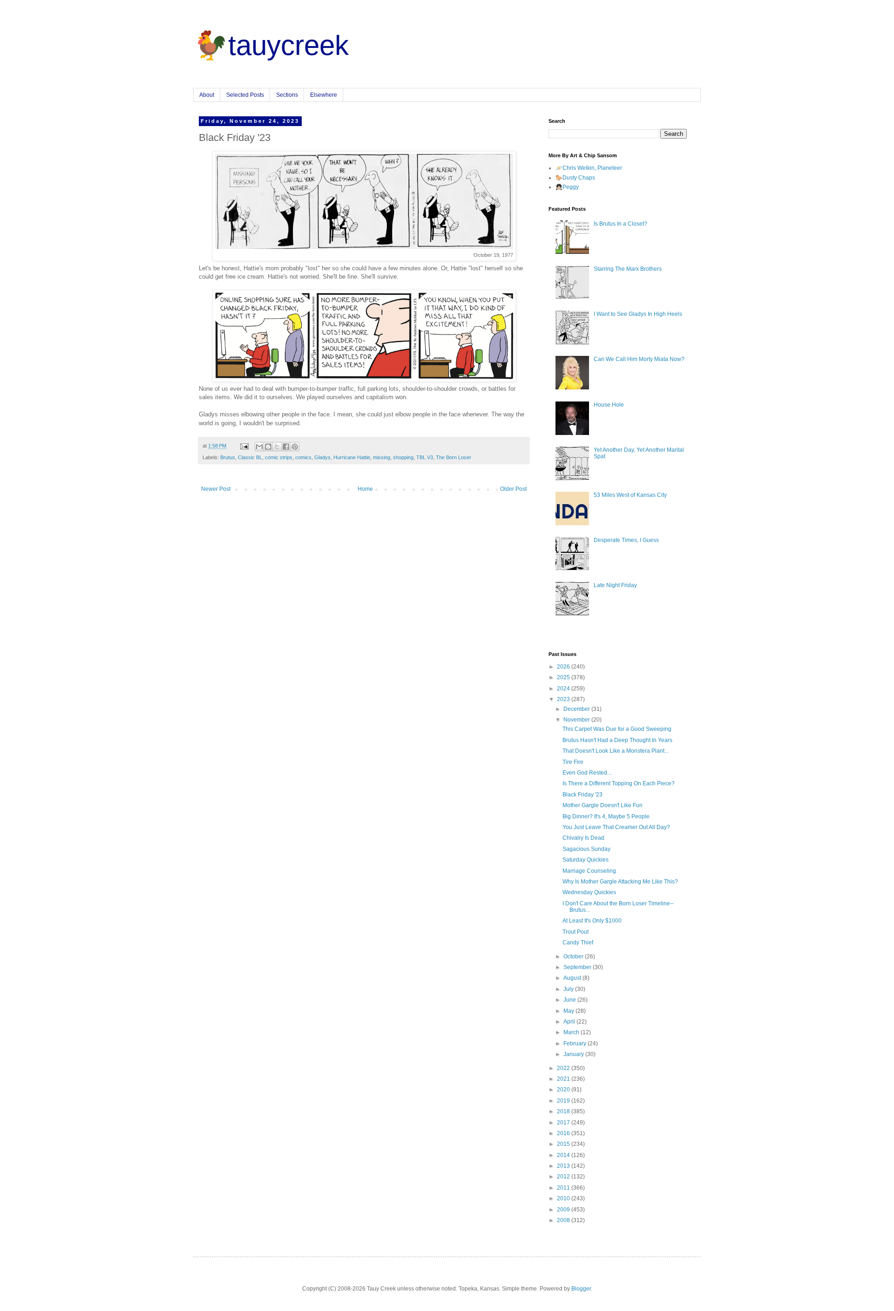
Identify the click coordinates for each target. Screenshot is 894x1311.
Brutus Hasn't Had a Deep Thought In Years (617, 740)
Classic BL (250, 457)
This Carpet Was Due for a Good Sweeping (616, 729)
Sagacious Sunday (586, 849)
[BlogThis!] (268, 446)
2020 (564, 1089)
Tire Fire (572, 762)
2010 (564, 1198)
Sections (287, 95)
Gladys (322, 457)
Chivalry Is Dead (583, 838)
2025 (564, 677)
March (572, 1032)
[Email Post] (244, 445)
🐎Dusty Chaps (575, 177)
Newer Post (215, 489)
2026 (564, 666)
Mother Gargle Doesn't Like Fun (602, 805)
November (577, 719)
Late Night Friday (615, 585)
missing (381, 457)
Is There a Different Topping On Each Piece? (618, 783)
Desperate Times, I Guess (626, 540)
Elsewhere (323, 95)
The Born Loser (453, 457)
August (572, 978)
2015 (564, 1144)
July (569, 989)
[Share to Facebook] (286, 446)
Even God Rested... (586, 772)
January (574, 1054)
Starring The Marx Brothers (628, 269)
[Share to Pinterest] (294, 446)
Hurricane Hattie (351, 457)
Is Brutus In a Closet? (620, 224)
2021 (564, 1079)
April (569, 1021)
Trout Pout (575, 932)
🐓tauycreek (271, 45)
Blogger (581, 1288)
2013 (564, 1166)
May (569, 1011)
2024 (564, 688)
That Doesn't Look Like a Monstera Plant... (615, 751)
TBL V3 (424, 457)
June (570, 1000)
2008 (564, 1220)
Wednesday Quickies (589, 892)
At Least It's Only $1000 (592, 920)
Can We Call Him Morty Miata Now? (639, 359)
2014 (564, 1155)
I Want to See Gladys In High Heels (638, 314)
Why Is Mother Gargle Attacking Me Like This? (620, 881)
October (574, 956)
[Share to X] (277, 446)
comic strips (278, 457)
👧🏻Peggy (567, 187)
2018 (564, 1111)
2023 (564, 699)
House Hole (609, 404)
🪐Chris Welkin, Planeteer (588, 168)
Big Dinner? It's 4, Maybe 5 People (606, 816)
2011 (564, 1187)
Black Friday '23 (582, 794)
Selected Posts (245, 95)
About (206, 95)
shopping (403, 457)
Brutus (227, 457)
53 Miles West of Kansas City (630, 495)
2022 (564, 1068)
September (578, 967)
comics (303, 457)
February (575, 1043)
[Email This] (259, 446)
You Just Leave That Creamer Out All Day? (616, 827)
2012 (564, 1176)
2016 (564, 1133)
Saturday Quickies (585, 859)
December (577, 709)
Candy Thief (577, 942)
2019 (564, 1100)
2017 (564, 1122)
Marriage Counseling (589, 871)
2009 (564, 1209)
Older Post (513, 489)
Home (365, 489)
